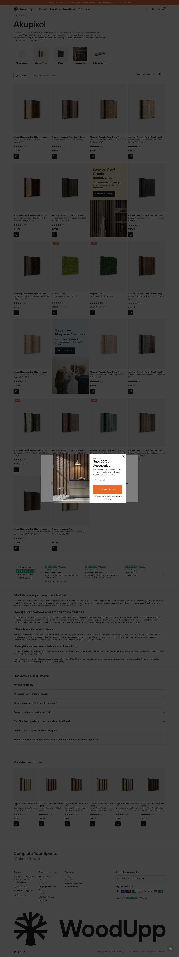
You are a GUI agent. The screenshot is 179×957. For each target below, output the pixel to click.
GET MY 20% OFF (107, 490)
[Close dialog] (123, 456)
